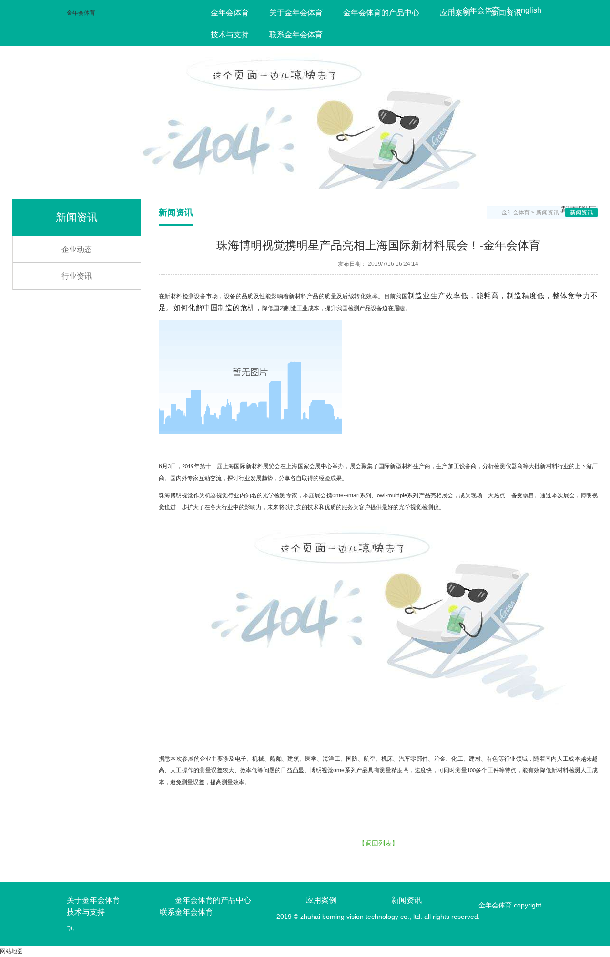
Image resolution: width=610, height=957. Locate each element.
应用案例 (455, 13)
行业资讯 (76, 276)
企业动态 (76, 249)
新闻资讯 (506, 13)
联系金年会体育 (296, 34)
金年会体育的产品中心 (381, 13)
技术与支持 (230, 34)
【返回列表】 (378, 843)
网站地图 (11, 951)
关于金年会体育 (296, 13)
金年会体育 (81, 13)
